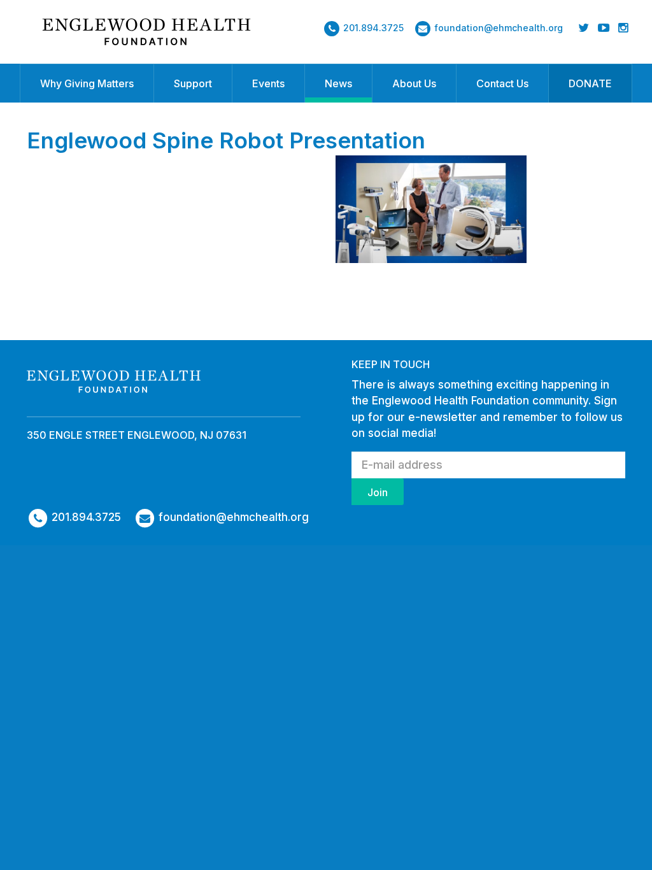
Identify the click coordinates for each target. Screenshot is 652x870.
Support (193, 83)
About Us (414, 83)
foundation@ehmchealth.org (498, 27)
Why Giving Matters (87, 83)
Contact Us (502, 83)
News (338, 83)
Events (268, 83)
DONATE (590, 83)
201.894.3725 (373, 27)
